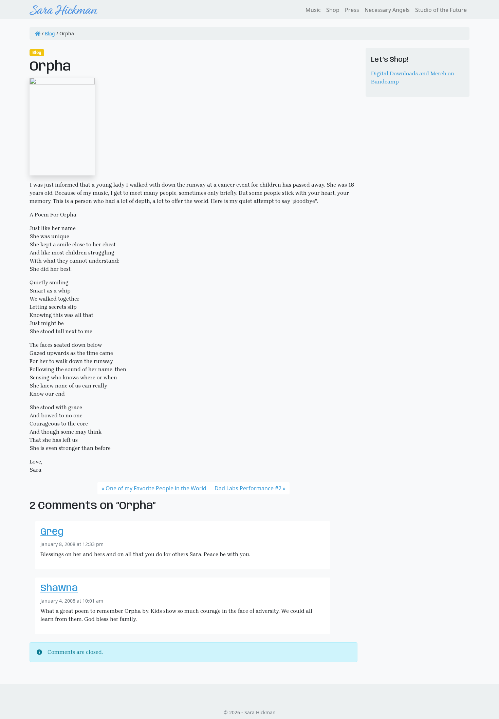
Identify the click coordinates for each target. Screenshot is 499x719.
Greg (52, 532)
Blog (50, 33)
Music (313, 10)
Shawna (59, 588)
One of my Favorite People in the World (156, 488)
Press (352, 10)
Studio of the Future (441, 10)
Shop (332, 10)
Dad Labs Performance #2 (248, 488)
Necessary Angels (387, 10)
